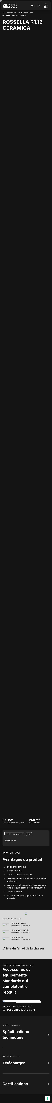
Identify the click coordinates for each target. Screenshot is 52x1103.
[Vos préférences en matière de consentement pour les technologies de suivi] (47, 1098)
